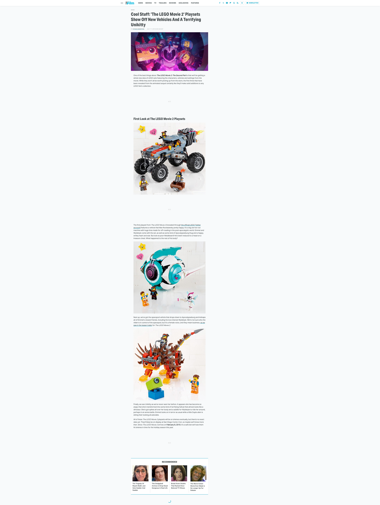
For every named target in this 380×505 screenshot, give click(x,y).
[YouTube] (227, 3)
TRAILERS (162, 3)
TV (155, 3)
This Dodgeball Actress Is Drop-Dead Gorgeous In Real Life (160, 486)
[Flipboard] (230, 3)
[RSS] (238, 3)
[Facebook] (220, 3)
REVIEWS (172, 3)
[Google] (234, 3)
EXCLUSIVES (183, 3)
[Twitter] (223, 3)
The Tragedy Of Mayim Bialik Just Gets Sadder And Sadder (139, 487)
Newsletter (253, 3)
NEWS (140, 3)
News (133, 10)
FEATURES (195, 3)
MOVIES (148, 3)
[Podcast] (242, 3)
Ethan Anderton (138, 29)
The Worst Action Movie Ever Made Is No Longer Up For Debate (197, 487)
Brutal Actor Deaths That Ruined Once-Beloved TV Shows (178, 486)
